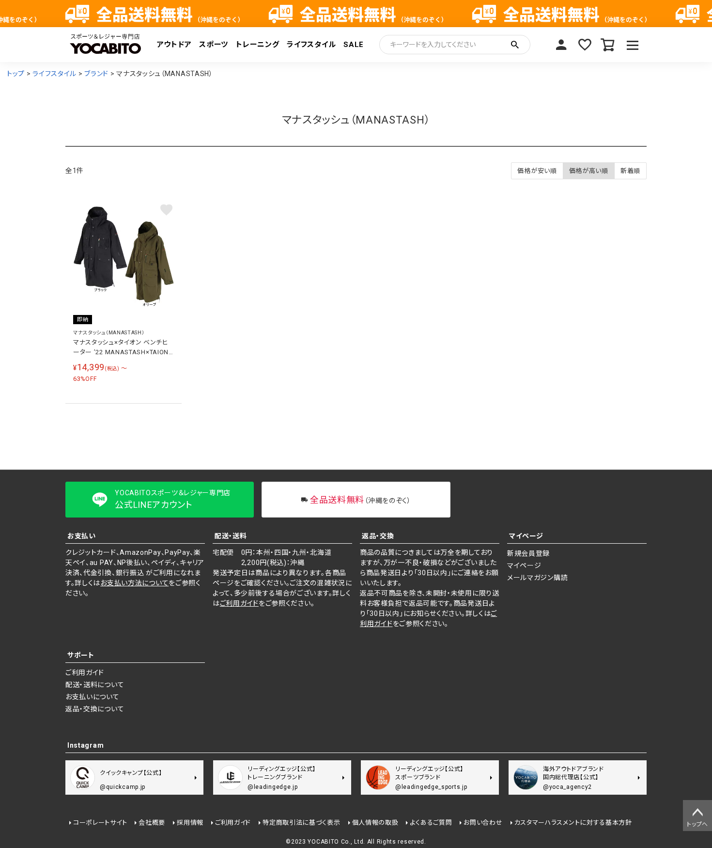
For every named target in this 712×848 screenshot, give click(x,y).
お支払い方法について (134, 583)
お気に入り (584, 44)
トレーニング (257, 44)
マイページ (561, 44)
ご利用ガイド (239, 603)
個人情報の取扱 (375, 822)
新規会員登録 (528, 553)
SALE (353, 44)
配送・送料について (94, 685)
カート (607, 44)
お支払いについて (92, 697)
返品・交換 (378, 536)
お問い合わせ (483, 822)
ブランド (96, 74)
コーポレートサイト (100, 822)
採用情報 (190, 822)
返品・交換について (94, 709)
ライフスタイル (311, 44)
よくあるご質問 (431, 822)
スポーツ (213, 44)
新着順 (630, 170)
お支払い (81, 536)
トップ (16, 74)
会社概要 (152, 822)
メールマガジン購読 (537, 577)
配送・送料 (231, 536)
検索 (514, 44)
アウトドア (174, 44)
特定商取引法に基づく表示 (301, 822)
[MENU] (633, 44)
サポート (80, 655)
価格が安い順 (537, 170)
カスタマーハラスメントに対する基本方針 (573, 822)
